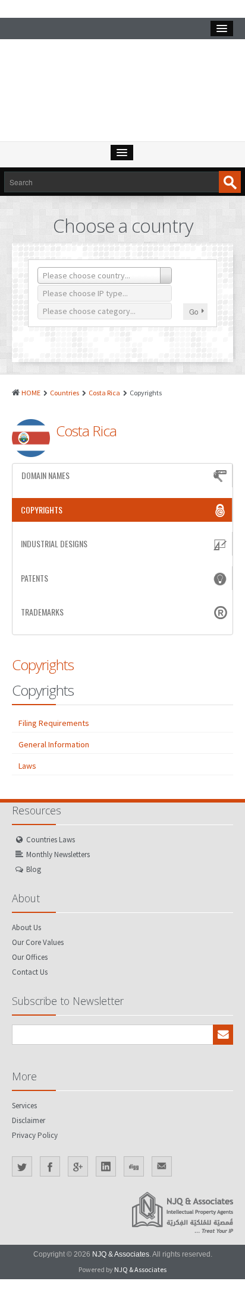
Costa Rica (104, 392)
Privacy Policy (35, 1135)
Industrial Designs (54, 543)
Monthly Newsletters (58, 854)
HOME (30, 392)
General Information (53, 744)
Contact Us (30, 972)
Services (24, 1106)
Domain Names (45, 475)
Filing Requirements (53, 723)
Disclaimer (28, 1120)
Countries (64, 392)
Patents (34, 578)
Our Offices (30, 957)
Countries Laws (50, 840)
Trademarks (42, 611)
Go (194, 311)
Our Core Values (38, 942)
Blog (33, 869)
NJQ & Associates (120, 1254)
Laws (27, 765)
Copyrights (41, 509)
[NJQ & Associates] (122, 93)
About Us (26, 927)
